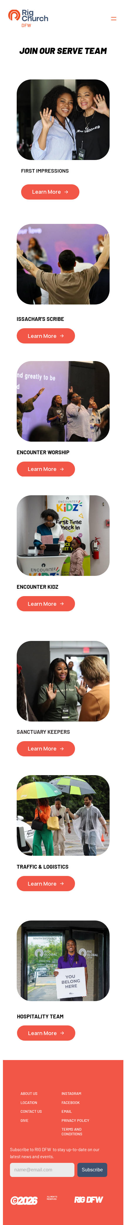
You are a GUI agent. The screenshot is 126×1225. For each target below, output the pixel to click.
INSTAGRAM (71, 1093)
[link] (28, 18)
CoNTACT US (31, 1111)
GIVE (24, 1120)
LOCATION (29, 1102)
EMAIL (67, 1111)
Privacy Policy (75, 1120)
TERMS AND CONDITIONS (72, 1131)
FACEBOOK (71, 1102)
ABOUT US (29, 1093)
